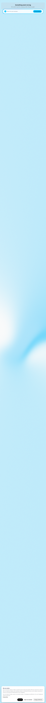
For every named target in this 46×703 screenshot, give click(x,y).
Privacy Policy (5, 697)
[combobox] (19, 11)
